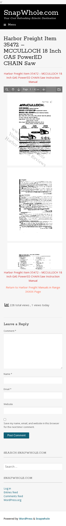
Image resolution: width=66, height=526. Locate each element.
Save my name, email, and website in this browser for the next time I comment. (31, 425)
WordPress (25, 518)
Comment (10, 330)
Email (7, 389)
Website (8, 404)
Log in (7, 488)
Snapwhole (43, 518)
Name (8, 374)
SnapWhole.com (31, 12)
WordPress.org (12, 500)
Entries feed (11, 492)
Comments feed (13, 496)
